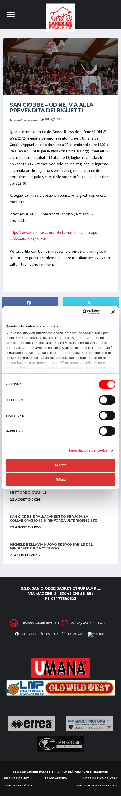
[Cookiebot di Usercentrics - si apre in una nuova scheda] (75, 312)
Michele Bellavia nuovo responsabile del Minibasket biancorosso (51, 546)
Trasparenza (55, 778)
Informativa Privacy (100, 778)
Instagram (75, 634)
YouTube (99, 634)
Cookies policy (16, 778)
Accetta (60, 465)
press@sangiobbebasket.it (91, 623)
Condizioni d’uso (18, 785)
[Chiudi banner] (113, 312)
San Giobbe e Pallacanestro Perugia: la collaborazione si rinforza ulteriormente (53, 518)
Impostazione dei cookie (88, 450)
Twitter (51, 634)
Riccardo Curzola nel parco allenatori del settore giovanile (53, 491)
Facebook (28, 634)
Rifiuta (61, 479)
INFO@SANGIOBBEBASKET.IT (40, 622)
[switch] (107, 400)
